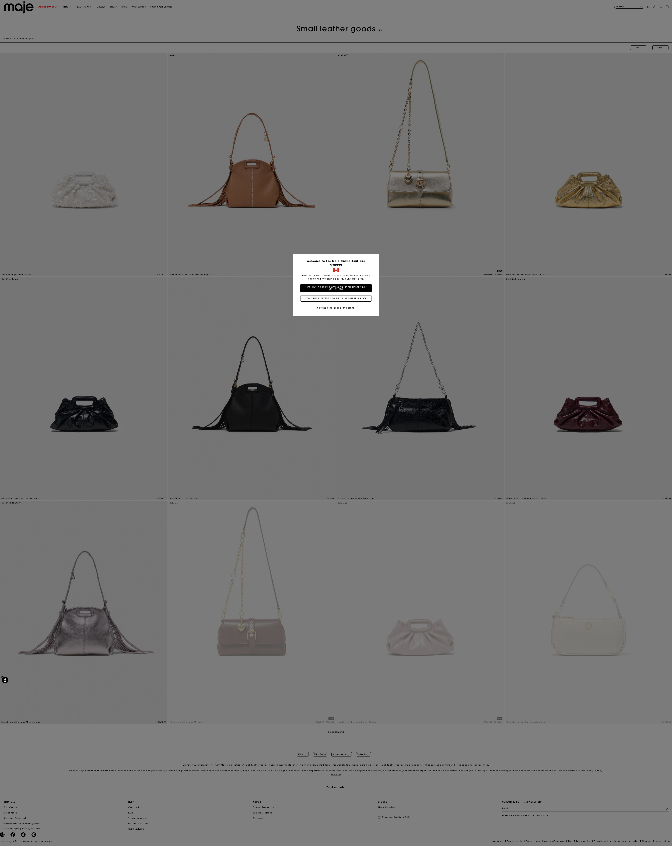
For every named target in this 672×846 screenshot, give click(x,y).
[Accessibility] (5, 680)
